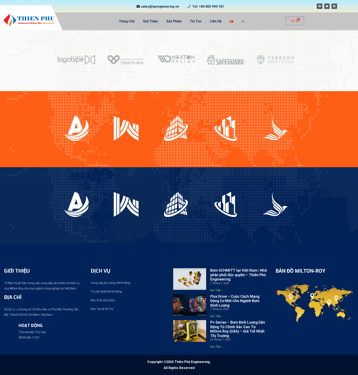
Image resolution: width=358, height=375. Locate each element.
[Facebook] (319, 6)
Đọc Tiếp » (216, 290)
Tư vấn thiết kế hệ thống (106, 291)
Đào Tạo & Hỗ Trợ (102, 309)
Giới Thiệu (150, 21)
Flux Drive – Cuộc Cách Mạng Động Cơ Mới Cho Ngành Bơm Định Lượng (234, 300)
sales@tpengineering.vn (160, 6)
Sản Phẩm (174, 21)
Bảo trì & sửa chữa (103, 300)
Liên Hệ (215, 21)
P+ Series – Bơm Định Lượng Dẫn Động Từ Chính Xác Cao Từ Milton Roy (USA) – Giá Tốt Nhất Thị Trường (237, 329)
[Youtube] (327, 6)
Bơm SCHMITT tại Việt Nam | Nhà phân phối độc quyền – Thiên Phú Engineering (238, 274)
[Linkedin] (334, 6)
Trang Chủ (127, 21)
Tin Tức (196, 21)
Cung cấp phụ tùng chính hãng (110, 282)
